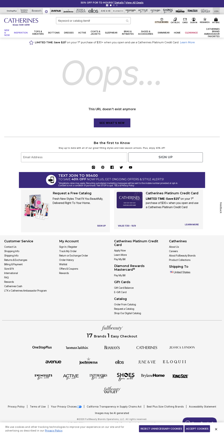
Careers (173, 251)
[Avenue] (53, 361)
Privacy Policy (16, 406)
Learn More (187, 42)
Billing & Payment (13, 264)
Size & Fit (9, 268)
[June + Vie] (147, 361)
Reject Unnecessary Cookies (161, 428)
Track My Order (68, 251)
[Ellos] (119, 361)
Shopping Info (11, 251)
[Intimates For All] (98, 377)
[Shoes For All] (125, 377)
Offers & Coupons (68, 268)
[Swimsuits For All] (43, 377)
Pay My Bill (119, 259)
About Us (174, 246)
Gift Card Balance (124, 287)
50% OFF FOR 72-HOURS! (97, 2)
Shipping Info (11, 255)
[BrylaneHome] (153, 377)
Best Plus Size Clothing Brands (165, 406)
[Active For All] (71, 377)
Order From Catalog (125, 304)
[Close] (216, 428)
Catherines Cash (13, 286)
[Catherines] (147, 347)
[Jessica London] (182, 347)
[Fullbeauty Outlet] (112, 390)
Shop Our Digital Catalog (127, 313)
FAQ (6, 277)
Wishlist (63, 264)
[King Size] (180, 377)
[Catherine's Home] (21, 22)
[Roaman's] (112, 347)
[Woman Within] (77, 347)
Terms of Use (38, 406)
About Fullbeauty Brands (182, 255)
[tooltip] (12, 10)
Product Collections (179, 259)
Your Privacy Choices (64, 406)
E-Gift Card (120, 292)
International (11, 273)
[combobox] (93, 20)
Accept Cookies (197, 428)
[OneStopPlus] (42, 347)
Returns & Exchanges (15, 259)
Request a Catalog (124, 308)
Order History (66, 259)
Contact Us (10, 246)
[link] (211, 33)
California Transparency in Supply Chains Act (114, 406)
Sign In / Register (68, 246)
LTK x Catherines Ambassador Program (25, 290)
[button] (119, 2)
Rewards (9, 281)
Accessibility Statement (202, 406)
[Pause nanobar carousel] (107, 5)
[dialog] (216, 10)
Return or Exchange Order (73, 255)
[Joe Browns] (88, 361)
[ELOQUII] (174, 361)
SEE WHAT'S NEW (112, 122)
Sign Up (166, 157)
